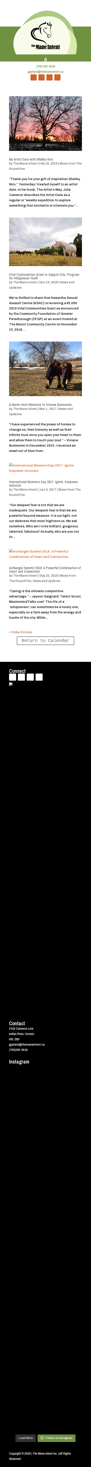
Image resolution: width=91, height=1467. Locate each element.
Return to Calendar (45, 640)
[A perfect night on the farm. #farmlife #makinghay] (45, 1425)
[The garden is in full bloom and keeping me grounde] (45, 1310)
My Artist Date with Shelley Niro (31, 159)
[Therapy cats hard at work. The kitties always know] (45, 1160)
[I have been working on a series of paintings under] (45, 1257)
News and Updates (46, 581)
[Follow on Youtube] (49, 77)
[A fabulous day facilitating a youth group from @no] (45, 1336)
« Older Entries (20, 632)
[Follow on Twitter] (41, 77)
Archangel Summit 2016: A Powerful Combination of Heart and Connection (45, 569)
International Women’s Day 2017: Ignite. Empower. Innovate (43, 483)
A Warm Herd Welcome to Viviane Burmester (40, 404)
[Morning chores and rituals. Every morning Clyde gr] (45, 1386)
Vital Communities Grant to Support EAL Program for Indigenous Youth (44, 276)
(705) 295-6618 (45, 66)
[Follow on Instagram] (57, 77)
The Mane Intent (25, 163)
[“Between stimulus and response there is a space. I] (45, 1110)
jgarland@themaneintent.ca (45, 71)
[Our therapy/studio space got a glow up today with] (45, 1191)
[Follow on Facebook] (33, 77)
